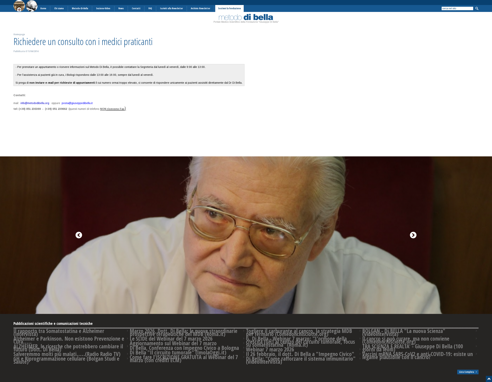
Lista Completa (466, 372)
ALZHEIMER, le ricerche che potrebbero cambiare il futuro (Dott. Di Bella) (68, 348)
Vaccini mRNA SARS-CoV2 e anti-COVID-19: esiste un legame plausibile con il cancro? (417, 355)
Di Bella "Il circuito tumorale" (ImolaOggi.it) (178, 352)
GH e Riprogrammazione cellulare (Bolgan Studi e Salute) (66, 360)
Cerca (477, 8)
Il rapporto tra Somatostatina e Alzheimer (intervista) (58, 332)
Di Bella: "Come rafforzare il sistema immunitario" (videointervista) (301, 360)
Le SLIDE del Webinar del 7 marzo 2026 (171, 338)
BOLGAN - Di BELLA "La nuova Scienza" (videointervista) (403, 332)
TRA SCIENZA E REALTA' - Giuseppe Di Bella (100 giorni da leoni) (412, 348)
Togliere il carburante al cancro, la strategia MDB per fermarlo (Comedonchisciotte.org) (299, 332)
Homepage (19, 34)
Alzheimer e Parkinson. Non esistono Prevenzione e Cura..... (68, 340)
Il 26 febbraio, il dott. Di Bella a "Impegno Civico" (300, 354)
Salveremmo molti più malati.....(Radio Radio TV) (67, 354)
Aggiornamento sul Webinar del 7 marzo (173, 343)
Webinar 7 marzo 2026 (270, 349)
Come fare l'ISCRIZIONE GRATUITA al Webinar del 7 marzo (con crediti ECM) (184, 358)
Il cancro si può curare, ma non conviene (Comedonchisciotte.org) (405, 340)
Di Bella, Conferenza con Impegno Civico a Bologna (184, 347)
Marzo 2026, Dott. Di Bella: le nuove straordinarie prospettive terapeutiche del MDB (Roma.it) (183, 332)
